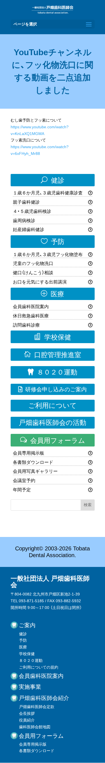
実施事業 (30, 687)
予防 (52, 241)
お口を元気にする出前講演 (40, 282)
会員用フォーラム (52, 440)
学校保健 (52, 337)
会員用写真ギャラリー (35, 471)
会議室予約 (24, 480)
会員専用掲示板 (28, 453)
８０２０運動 (52, 372)
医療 (52, 294)
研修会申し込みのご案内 (52, 389)
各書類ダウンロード (33, 462)
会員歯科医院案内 (31, 306)
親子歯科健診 (26, 202)
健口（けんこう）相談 (33, 272)
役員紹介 (27, 720)
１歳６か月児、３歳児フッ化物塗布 (48, 254)
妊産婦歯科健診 (28, 229)
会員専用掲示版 (32, 744)
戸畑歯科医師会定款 (36, 706)
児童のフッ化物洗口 (33, 263)
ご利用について (52, 405)
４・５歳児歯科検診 (32, 211)
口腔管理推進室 (52, 355)
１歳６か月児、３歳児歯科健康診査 (48, 192)
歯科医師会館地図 (34, 727)
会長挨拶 (27, 713)
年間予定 (22, 489)
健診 (52, 180)
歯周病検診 (24, 220)
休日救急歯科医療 (31, 315)
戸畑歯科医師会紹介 (44, 698)
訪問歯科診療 (26, 325)
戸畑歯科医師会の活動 (52, 422)
